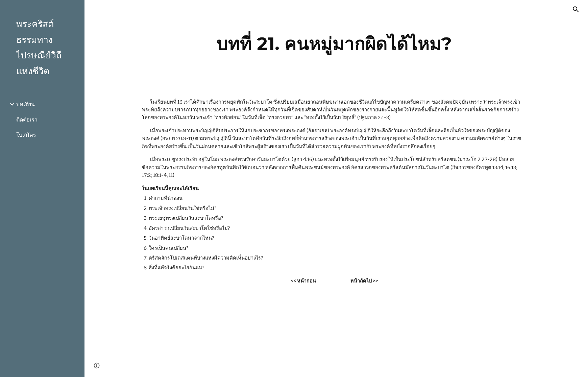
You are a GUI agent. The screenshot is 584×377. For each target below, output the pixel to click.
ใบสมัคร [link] (26, 135)
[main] (334, 43)
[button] (576, 9)
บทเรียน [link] (25, 104)
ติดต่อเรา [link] (27, 119)
